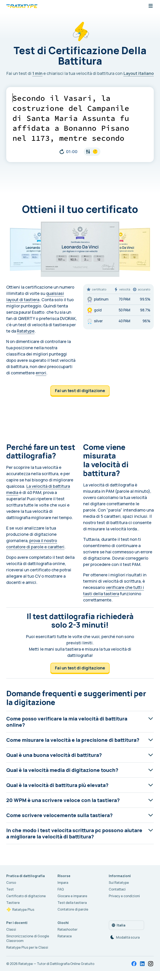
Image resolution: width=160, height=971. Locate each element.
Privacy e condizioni (124, 896)
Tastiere (13, 902)
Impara (63, 882)
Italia (121, 925)
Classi (11, 929)
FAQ (61, 889)
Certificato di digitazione (26, 896)
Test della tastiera (72, 902)
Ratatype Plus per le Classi (27, 947)
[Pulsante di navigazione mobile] (151, 6)
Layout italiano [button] (138, 73)
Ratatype (26, 331)
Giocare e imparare (72, 896)
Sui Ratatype (119, 882)
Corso (11, 882)
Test (10, 889)
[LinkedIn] (142, 964)
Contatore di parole (73, 909)
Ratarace (65, 936)
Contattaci (117, 889)
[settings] (92, 151)
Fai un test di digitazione (80, 390)
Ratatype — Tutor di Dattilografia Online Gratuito (56, 963)
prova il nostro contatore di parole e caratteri (35, 544)
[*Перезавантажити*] (62, 151)
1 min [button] (37, 73)
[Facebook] (134, 964)
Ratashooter (68, 929)
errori (41, 373)
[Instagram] (151, 964)
